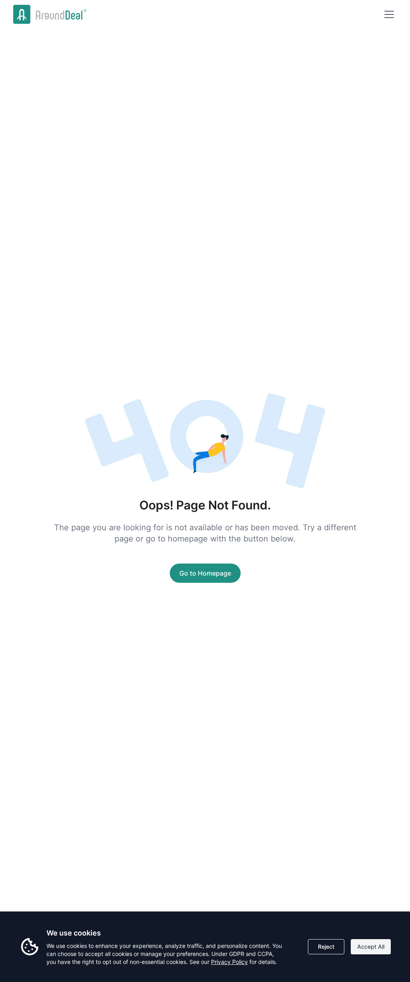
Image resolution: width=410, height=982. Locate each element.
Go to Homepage (205, 573)
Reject (326, 946)
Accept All (370, 946)
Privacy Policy (229, 961)
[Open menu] (389, 14)
